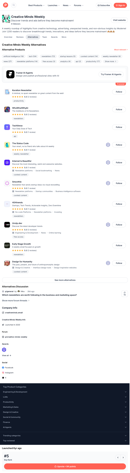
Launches (52, 5)
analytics (65, 61)
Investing (58, 212)
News (65, 5)
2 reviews (32, 97)
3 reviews (32, 230)
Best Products (35, 5)
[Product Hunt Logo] (5, 5)
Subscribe (105, 5)
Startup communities (44, 191)
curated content (89, 56)
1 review (31, 132)
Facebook (9, 367)
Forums (77, 5)
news (8, 61)
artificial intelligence (14, 56)
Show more (109, 61)
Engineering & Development (26, 233)
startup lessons (68, 56)
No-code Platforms (23, 212)
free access (49, 61)
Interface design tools (42, 268)
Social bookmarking (44, 170)
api (78, 61)
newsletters (48, 56)
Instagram (9, 373)
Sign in (121, 5)
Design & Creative (22, 268)
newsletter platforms (27, 61)
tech (33, 56)
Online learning (55, 233)
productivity (93, 61)
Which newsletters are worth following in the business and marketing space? (39, 295)
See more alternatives (65, 280)
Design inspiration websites (65, 268)
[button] (64, 37)
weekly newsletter (112, 56)
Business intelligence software (68, 191)
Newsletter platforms (24, 170)
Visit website (119, 20)
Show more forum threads (14, 300)
